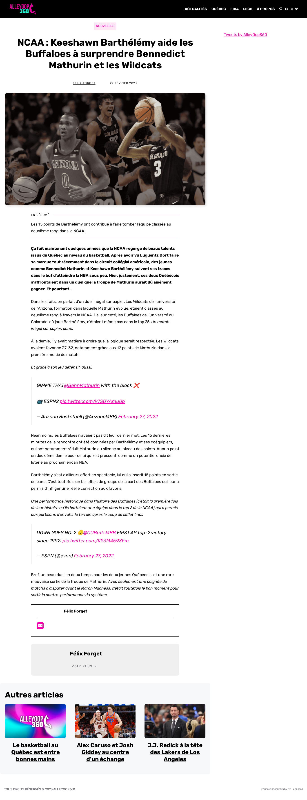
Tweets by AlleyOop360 (245, 34)
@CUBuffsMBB (99, 532)
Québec (218, 9)
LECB (247, 9)
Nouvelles (105, 26)
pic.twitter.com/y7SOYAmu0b (92, 401)
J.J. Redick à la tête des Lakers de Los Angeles (174, 752)
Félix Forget (84, 83)
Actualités (196, 9)
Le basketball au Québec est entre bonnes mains (35, 752)
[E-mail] (40, 627)
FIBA (234, 9)
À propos (266, 9)
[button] (281, 9)
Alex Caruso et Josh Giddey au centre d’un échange (105, 752)
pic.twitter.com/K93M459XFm (95, 540)
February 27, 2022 (138, 416)
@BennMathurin (82, 385)
